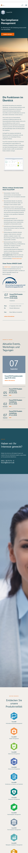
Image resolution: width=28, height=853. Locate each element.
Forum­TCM (14, 828)
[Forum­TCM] (14, 822)
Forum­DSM (14, 752)
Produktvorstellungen (17, 258)
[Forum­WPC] (14, 837)
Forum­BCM (14, 737)
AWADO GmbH (7, 267)
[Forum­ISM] (14, 716)
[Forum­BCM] (14, 731)
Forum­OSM (14, 767)
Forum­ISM (14, 721)
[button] (20, 5)
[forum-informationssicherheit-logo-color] (3, 5)
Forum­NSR (14, 782)
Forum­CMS (14, 797)
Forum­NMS (14, 812)
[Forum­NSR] (14, 777)
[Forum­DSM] (14, 746)
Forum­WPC (14, 843)
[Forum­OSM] (14, 761)
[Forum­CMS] (14, 792)
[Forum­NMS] (14, 807)
